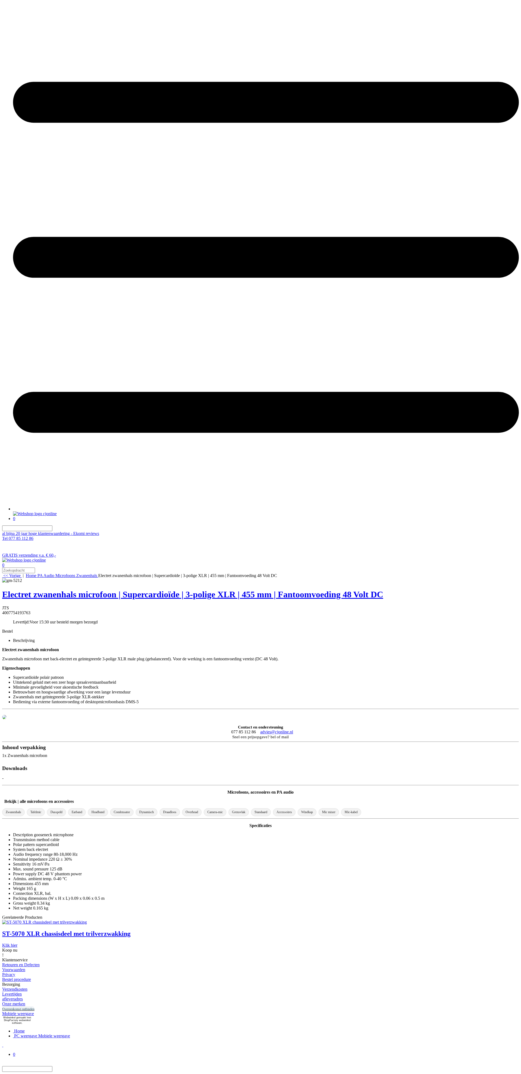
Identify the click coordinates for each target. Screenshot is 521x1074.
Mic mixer (328, 812)
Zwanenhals (13, 812)
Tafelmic (35, 812)
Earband (77, 812)
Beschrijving (24, 640)
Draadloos (169, 812)
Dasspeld (56, 812)
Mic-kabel (351, 812)
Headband (97, 812)
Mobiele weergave (18, 1013)
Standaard (261, 812)
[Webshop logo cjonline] (35, 513)
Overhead (192, 812)
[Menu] (266, 508)
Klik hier (9, 945)
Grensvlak (238, 812)
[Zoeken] (55, 528)
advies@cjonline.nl (276, 732)
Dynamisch (146, 812)
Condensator (122, 812)
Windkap (307, 812)
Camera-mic (215, 812)
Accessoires (284, 812)
